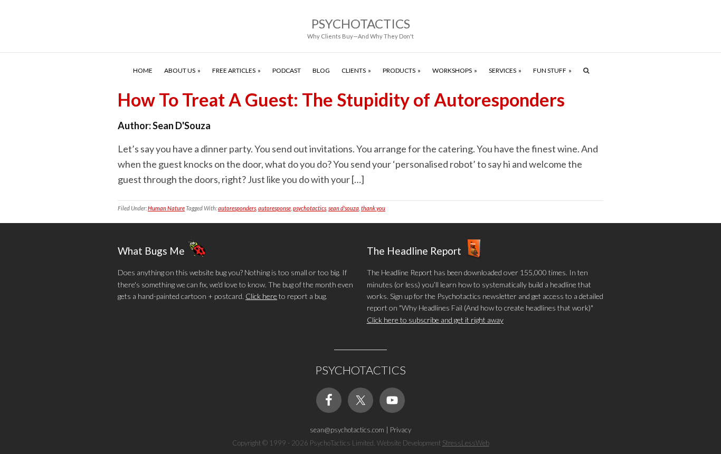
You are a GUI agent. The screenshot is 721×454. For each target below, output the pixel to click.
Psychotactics (360, 23)
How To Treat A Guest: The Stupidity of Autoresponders (341, 99)
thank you (373, 208)
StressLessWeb (465, 443)
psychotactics (309, 208)
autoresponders (237, 208)
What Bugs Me (151, 251)
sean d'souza (343, 208)
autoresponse (274, 208)
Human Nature (166, 208)
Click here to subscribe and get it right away (435, 319)
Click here (261, 296)
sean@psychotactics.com (347, 430)
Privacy (400, 430)
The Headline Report (414, 251)
